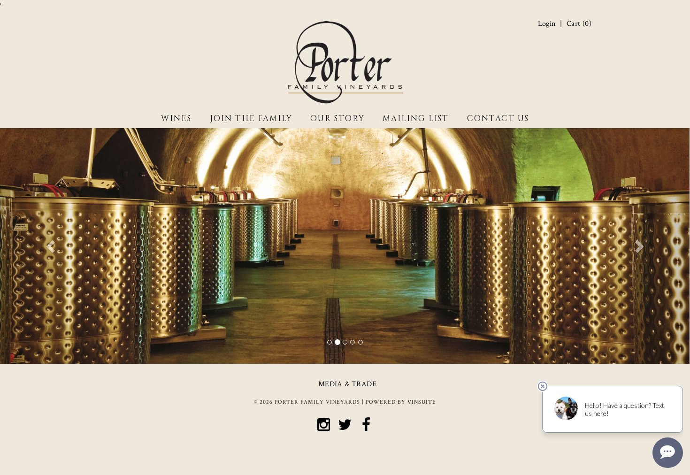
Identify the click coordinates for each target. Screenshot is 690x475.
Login (547, 24)
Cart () (579, 24)
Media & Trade (347, 384)
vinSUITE (421, 402)
